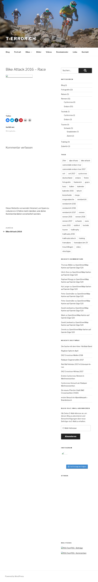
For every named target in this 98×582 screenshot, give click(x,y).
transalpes (66, 243)
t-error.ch (21, 38)
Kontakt (85, 52)
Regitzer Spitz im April (69, 351)
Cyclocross (68, 102)
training (82, 238)
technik (86, 225)
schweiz (78, 221)
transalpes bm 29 (81, 243)
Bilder (38, 52)
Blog (8, 52)
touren (65, 230)
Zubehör (64, 146)
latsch (79, 191)
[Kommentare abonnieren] (66, 553)
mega (77, 195)
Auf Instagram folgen (78, 466)
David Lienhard (67, 308)
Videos (49, 52)
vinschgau (66, 251)
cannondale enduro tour (71, 165)
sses (87, 221)
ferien (86, 178)
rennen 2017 (67, 221)
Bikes (28, 52)
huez (64, 186)
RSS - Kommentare (78, 553)
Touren (64, 125)
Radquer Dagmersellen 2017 (72, 360)
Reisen (64, 94)
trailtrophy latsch (69, 238)
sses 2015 (66, 225)
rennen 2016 (80, 217)
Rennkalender (62, 52)
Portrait (17, 52)
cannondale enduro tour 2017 (73, 169)
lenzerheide (67, 195)
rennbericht (82, 199)
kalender (80, 186)
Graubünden (71, 132)
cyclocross (82, 173)
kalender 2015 (68, 191)
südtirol (77, 225)
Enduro (67, 106)
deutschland (67, 178)
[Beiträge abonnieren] (66, 548)
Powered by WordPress (14, 576)
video (78, 247)
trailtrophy (75, 230)
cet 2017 (71, 173)
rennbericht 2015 (69, 204)
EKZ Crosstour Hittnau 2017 (72, 371)
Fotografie (65, 90)
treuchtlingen (67, 247)
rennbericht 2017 (69, 212)
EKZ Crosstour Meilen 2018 (72, 355)
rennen (81, 212)
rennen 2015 (67, 217)
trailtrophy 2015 (68, 234)
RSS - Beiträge (77, 548)
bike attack (85, 161)
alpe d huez (73, 161)
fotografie (66, 182)
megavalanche (68, 199)
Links (75, 52)
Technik (64, 112)
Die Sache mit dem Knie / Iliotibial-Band (76, 346)
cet (63, 173)
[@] (68, 455)
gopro (87, 182)
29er (64, 161)
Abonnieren (70, 436)
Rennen (64, 99)
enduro (78, 178)
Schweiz (67, 128)
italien (71, 186)
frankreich (78, 182)
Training (64, 142)
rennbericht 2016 (69, 208)
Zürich (69, 136)
